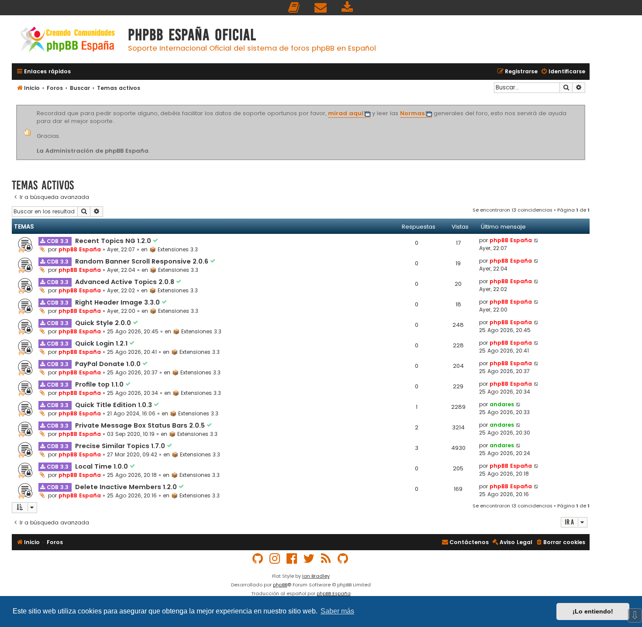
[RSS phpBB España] (326, 558)
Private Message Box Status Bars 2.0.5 (141, 425)
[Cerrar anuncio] (584, 106)
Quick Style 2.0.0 (104, 323)
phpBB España (80, 249)
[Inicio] (67, 40)
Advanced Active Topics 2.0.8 (125, 282)
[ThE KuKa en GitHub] (343, 558)
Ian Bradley (316, 575)
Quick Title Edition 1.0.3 (114, 405)
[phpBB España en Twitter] (309, 558)
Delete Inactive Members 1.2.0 (127, 487)
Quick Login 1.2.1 (102, 343)
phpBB (280, 584)
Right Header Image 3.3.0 (118, 302)
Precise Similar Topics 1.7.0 (121, 446)
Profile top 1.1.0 (100, 384)
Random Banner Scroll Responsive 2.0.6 (142, 261)
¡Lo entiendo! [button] (593, 611)
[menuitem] (294, 7)
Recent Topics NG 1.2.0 (114, 240)
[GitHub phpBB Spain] (258, 558)
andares (502, 404)
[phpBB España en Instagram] (275, 558)
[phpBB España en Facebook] (292, 558)
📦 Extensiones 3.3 (173, 249)
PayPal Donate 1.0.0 (108, 364)
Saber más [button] (337, 611)
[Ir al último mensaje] (536, 240)
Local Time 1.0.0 (102, 466)
